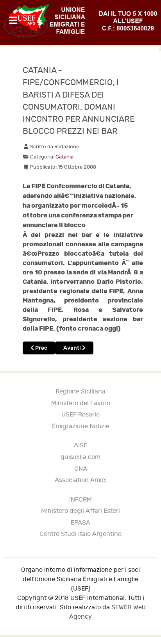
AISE (80, 445)
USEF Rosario (80, 414)
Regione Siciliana (80, 391)
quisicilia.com (80, 457)
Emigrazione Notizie (80, 426)
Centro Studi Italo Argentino (80, 534)
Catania (64, 157)
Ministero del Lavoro (80, 403)
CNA (80, 469)
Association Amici (81, 480)
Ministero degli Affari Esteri (80, 511)
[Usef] (80, 20)
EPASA (80, 523)
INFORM (80, 500)
